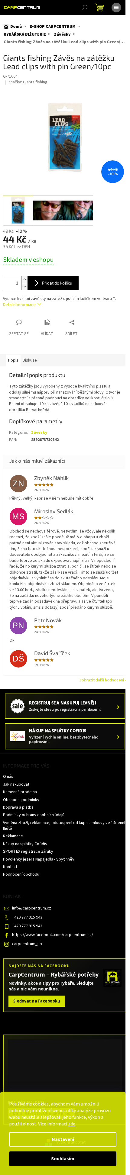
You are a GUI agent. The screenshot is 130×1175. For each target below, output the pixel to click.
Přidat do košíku (57, 282)
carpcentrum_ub (27, 944)
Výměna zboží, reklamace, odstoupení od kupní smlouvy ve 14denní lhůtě (64, 826)
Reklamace (13, 836)
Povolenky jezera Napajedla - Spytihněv (38, 859)
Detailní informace (19, 305)
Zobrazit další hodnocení (101, 680)
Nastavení (63, 1139)
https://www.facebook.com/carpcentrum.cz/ (52, 935)
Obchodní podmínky (21, 800)
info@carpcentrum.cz (31, 908)
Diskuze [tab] (30, 360)
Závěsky (39, 433)
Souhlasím (62, 1158)
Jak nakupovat (16, 784)
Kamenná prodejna (20, 792)
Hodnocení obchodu (21, 874)
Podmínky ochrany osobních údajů (33, 815)
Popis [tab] (13, 360)
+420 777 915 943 (27, 917)
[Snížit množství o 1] (24, 286)
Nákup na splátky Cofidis (25, 844)
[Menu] (116, 8)
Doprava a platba (18, 807)
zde (71, 1124)
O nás (8, 777)
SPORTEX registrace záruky (28, 851)
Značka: (27, 82)
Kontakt (10, 867)
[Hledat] (85, 8)
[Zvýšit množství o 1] (24, 279)
